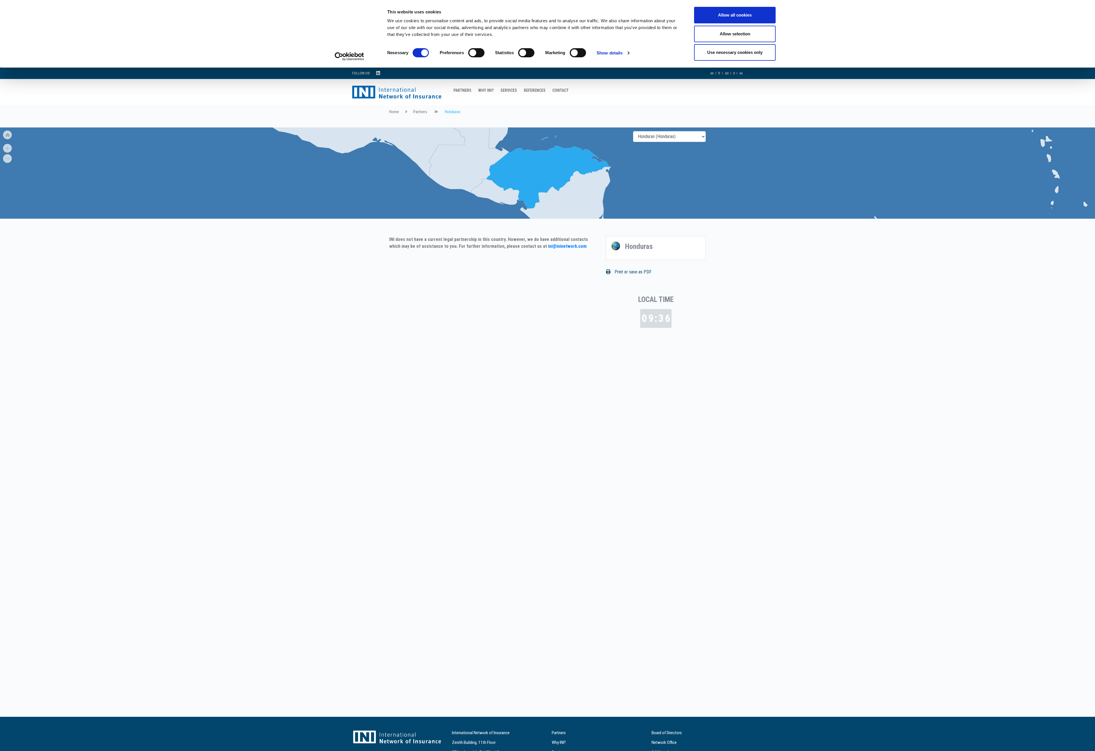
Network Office (664, 742)
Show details (609, 52)
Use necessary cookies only (735, 52)
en (712, 73)
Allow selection (735, 33)
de (727, 73)
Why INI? (486, 90)
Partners (462, 90)
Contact (560, 90)
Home (394, 111)
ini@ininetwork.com (567, 246)
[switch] (476, 52)
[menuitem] (875, 218)
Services (508, 90)
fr (719, 73)
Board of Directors (667, 732)
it (734, 73)
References (535, 90)
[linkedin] (378, 73)
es (741, 73)
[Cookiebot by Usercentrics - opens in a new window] (349, 56)
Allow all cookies (735, 15)
